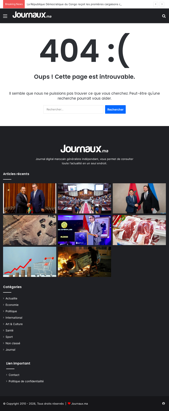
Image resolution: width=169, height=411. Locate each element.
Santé (9, 330)
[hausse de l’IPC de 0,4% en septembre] (29, 262)
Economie (12, 304)
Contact (14, 374)
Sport (9, 336)
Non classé (13, 343)
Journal (10, 349)
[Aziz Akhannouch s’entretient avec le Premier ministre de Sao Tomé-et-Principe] (29, 198)
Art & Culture (14, 324)
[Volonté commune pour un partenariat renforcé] (139, 198)
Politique (11, 311)
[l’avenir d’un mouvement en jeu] (84, 262)
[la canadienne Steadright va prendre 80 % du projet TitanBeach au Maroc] (29, 230)
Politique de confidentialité (26, 381)
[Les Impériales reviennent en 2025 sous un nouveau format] (84, 230)
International (14, 317)
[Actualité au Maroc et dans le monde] (32, 15)
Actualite (11, 298)
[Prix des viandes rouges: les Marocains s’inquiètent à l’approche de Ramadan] (139, 230)
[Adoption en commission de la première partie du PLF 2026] (84, 198)
